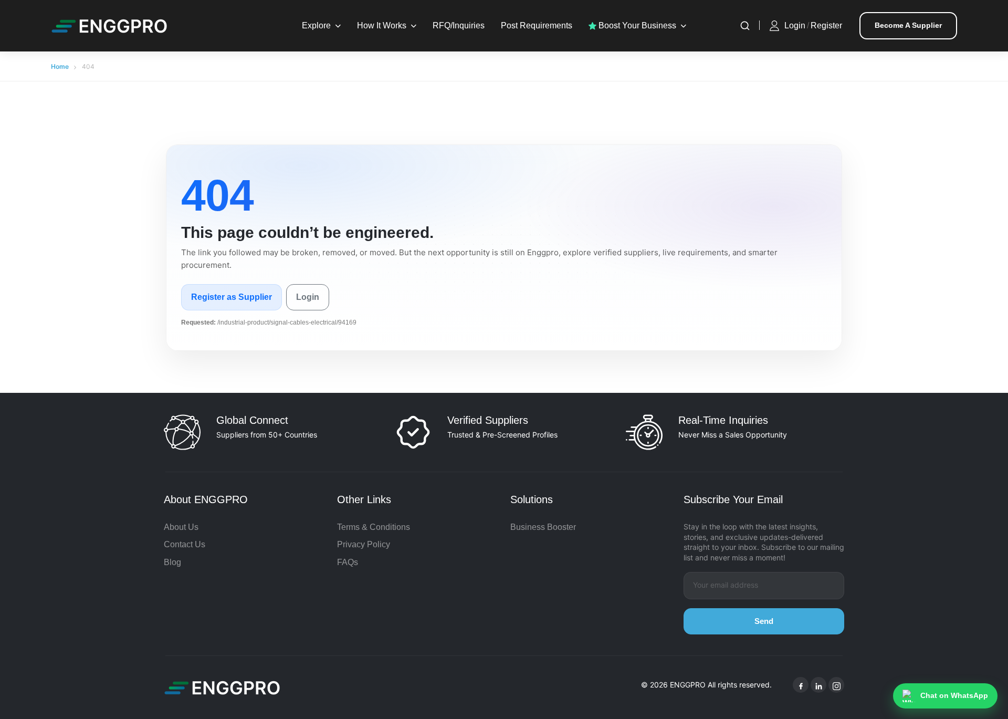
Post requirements (536, 25)
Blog (172, 562)
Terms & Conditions (373, 527)
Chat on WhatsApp (954, 695)
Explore (316, 25)
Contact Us (184, 544)
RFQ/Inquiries (459, 25)
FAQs (347, 562)
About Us (181, 527)
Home (60, 66)
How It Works (381, 25)
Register (826, 25)
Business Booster (543, 527)
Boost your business (636, 25)
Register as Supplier (231, 297)
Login (794, 25)
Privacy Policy (363, 544)
